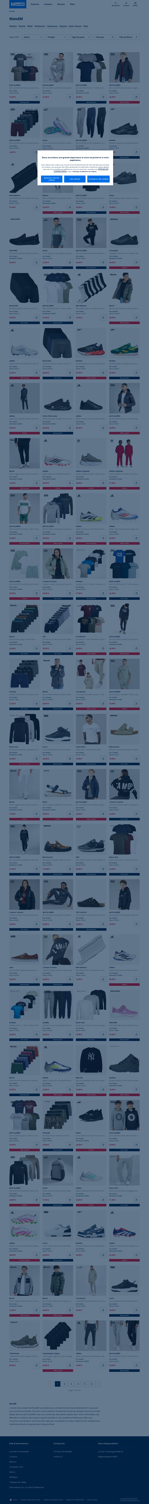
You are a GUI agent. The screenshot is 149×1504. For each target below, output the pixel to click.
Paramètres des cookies (98, 179)
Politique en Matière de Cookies (85, 172)
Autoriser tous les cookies (51, 179)
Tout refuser (74, 179)
